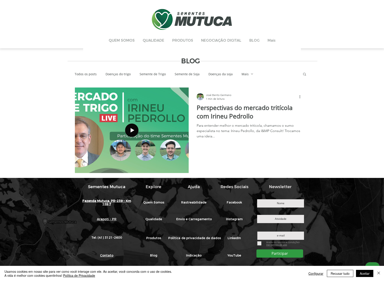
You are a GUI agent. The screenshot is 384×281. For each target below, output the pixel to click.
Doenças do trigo (118, 74)
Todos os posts (86, 74)
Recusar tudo (340, 273)
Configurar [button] (315, 273)
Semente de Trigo (153, 74)
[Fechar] (378, 273)
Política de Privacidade (79, 275)
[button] (304, 74)
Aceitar (365, 273)
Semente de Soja (187, 74)
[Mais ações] (301, 96)
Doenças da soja (220, 74)
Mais (245, 74)
